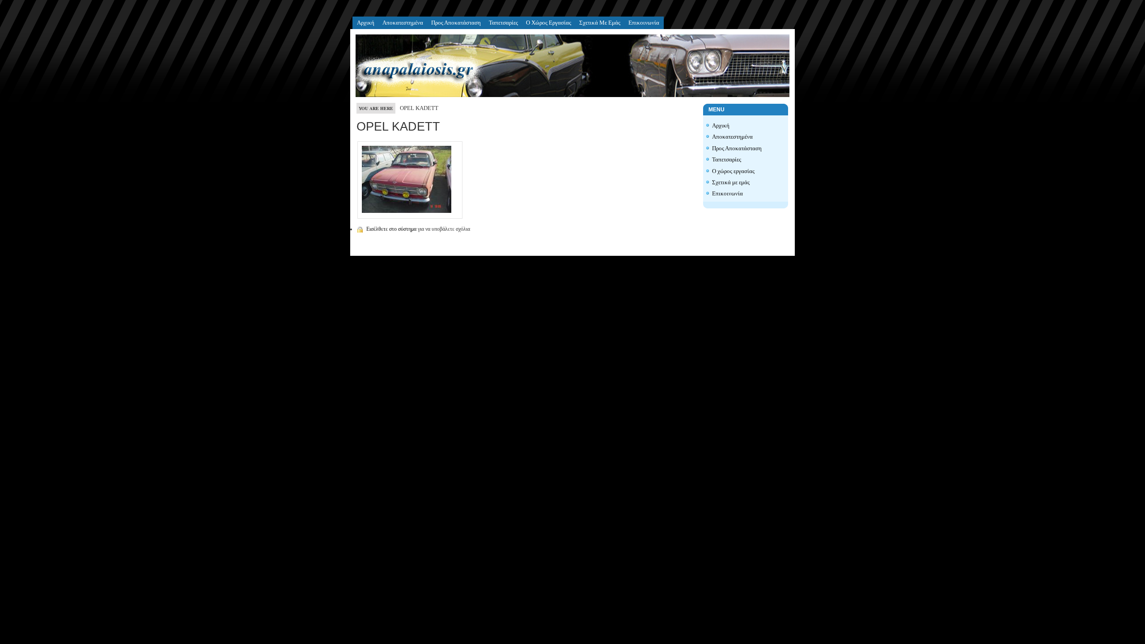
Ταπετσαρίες (503, 22)
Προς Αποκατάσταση (456, 22)
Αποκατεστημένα (402, 22)
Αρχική (365, 22)
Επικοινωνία (643, 22)
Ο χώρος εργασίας (548, 22)
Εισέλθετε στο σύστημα (391, 229)
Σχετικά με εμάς (599, 22)
